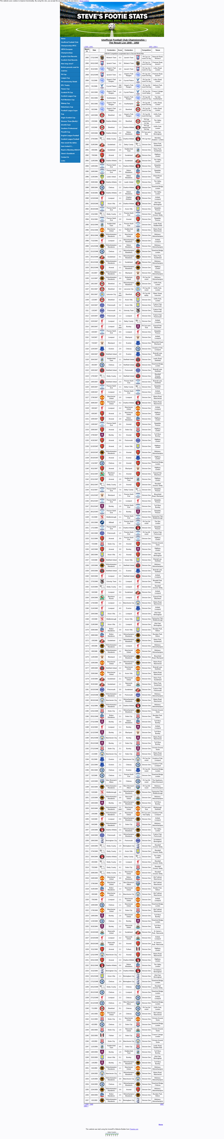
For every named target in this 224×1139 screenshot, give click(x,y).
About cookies (84, 1)
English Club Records (69, 56)
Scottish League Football (70, 139)
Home (63, 38)
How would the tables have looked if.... (69, 144)
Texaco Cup (65, 89)
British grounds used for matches (70, 69)
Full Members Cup (67, 100)
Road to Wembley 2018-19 (70, 150)
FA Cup (63, 74)
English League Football (70, 135)
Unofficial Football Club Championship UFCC (69, 44)
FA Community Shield (69, 82)
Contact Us (65, 157)
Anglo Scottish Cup (68, 118)
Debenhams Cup (67, 107)
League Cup (65, 78)
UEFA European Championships (67, 51)
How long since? (67, 64)
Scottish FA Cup (67, 92)
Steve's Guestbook (68, 153)
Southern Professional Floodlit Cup (69, 130)
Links (63, 161)
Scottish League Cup (68, 96)
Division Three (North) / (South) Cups (69, 123)
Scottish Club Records (69, 60)
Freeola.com (134, 1129)
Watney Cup (65, 103)
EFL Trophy (65, 85)
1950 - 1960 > (153, 46)
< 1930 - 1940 (88, 46)
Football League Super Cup (69, 112)
